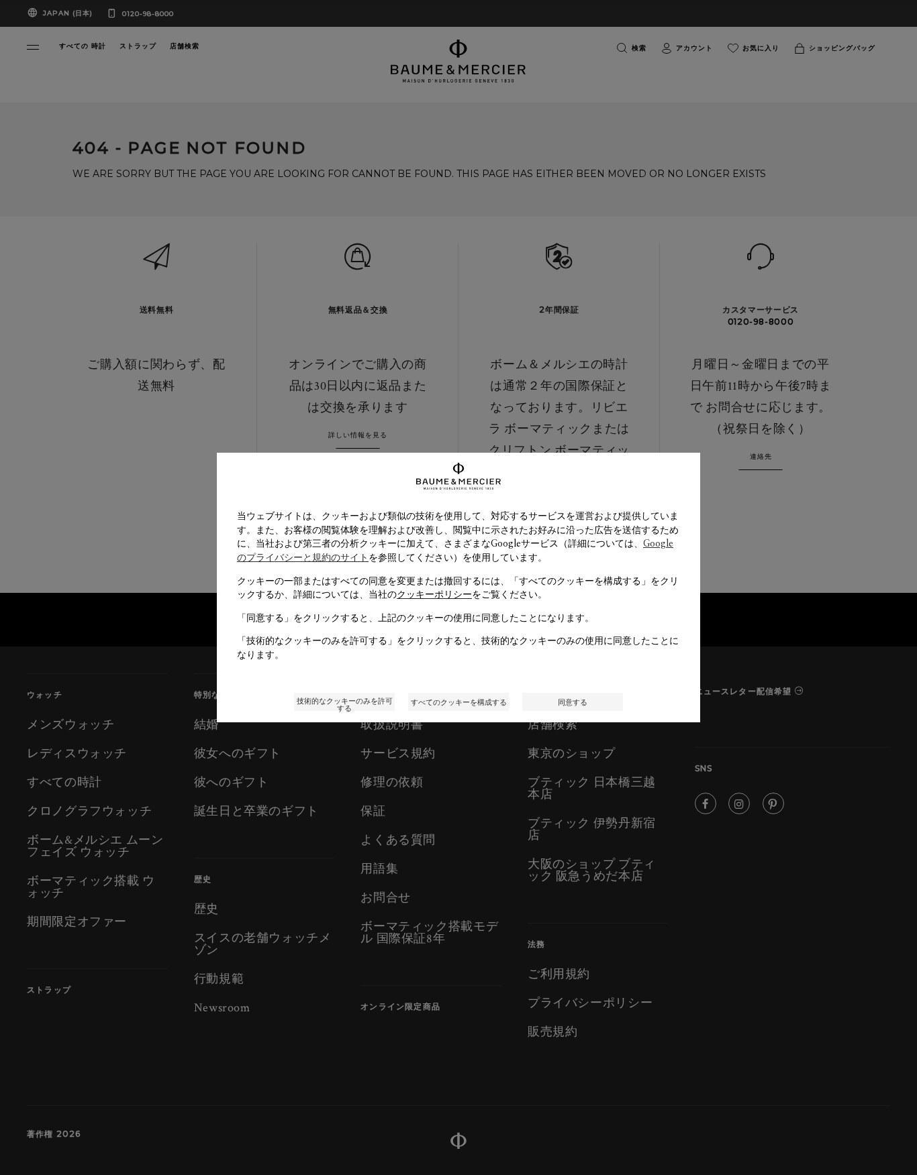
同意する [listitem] (572, 702)
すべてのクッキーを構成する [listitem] (459, 702)
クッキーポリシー (434, 594)
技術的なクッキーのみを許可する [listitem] (345, 703)
